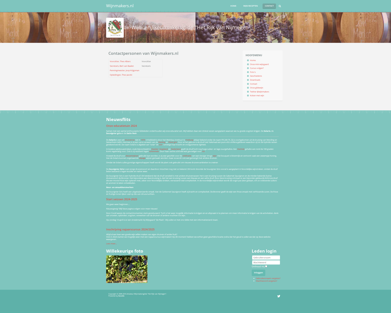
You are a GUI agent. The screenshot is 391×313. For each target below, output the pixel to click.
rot (203, 151)
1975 (143, 139)
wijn (214, 155)
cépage (142, 158)
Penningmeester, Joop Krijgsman (124, 70)
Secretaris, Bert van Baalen (122, 66)
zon (160, 144)
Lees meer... (111, 243)
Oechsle (240, 149)
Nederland (176, 149)
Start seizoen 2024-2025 (121, 199)
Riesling (161, 142)
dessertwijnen (132, 155)
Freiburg (189, 139)
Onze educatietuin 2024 (121, 126)
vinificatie (187, 155)
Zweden (155, 149)
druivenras (130, 139)
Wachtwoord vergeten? (266, 280)
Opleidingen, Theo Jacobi (121, 74)
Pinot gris (172, 142)
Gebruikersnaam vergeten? (268, 278)
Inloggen (258, 272)
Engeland (163, 149)
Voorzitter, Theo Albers (120, 61)
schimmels (154, 151)
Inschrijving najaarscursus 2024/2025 (130, 229)
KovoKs (121, 296)
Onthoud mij (258, 266)
